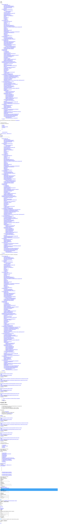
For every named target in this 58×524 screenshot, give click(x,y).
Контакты (3, 127)
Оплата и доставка (5, 126)
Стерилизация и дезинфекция (6, 459)
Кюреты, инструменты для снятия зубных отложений (11, 398)
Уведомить (5, 520)
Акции (3, 118)
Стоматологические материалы (7, 460)
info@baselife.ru (2, 465)
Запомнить (3, 486)
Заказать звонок (6, 501)
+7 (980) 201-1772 (8, 133)
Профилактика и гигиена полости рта (8, 61)
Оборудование (4, 456)
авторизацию (7, 411)
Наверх (1, 415)
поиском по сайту (10, 413)
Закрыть (2, 501)
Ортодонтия (4, 49)
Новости (3, 446)
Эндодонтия (4, 461)
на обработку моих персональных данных (10, 500)
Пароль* (1, 485)
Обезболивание (4, 455)
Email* (1, 484)
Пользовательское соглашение (7, 474)
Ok (0, 523)
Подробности (17, 120)
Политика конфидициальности (7, 472)
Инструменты (4, 454)
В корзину (2, 420)
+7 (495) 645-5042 (3, 133)
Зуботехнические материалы (6, 453)
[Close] (1, 510)
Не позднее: (2, 516)
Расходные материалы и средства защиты (8, 458)
